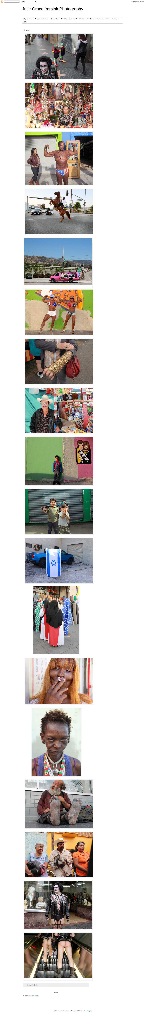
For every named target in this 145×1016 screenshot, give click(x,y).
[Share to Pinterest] (37, 985)
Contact (114, 19)
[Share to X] (33, 985)
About (30, 19)
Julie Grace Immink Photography (52, 9)
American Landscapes (41, 19)
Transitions (100, 19)
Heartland (74, 19)
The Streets (90, 19)
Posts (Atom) (35, 995)
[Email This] (28, 985)
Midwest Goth (55, 19)
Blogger (89, 1011)
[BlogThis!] (31, 985)
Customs (81, 19)
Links (25, 22)
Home (56, 993)
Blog (24, 19)
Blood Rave (64, 19)
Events (108, 19)
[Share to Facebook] (35, 985)
